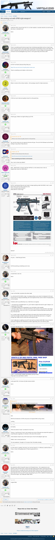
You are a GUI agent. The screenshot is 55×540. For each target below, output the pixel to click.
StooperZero (5, 262)
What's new (15, 11)
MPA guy (5, 431)
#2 (53, 45)
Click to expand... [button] (32, 412)
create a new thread (28, 502)
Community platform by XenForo (21, 538)
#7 (53, 134)
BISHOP (5, 190)
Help (48, 536)
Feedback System (35, 538)
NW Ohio (7, 77)
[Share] (51, 25)
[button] (19, 11)
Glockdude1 (5, 405)
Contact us (30, 536)
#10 (53, 183)
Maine (8, 196)
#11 (53, 255)
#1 (53, 25)
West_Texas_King (5, 173)
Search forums (9, 13)
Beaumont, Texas (6, 414)
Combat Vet (4, 20)
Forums (8, 11)
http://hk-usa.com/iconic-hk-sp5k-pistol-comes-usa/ (23, 67)
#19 (53, 465)
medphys (5, 69)
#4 (53, 80)
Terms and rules (36, 536)
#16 (53, 398)
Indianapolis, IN (6, 305)
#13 (53, 291)
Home (3, 11)
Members (23, 11)
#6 (53, 114)
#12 (53, 271)
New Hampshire (6, 42)
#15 (53, 378)
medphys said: (14, 151)
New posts (3, 13)
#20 (53, 480)
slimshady (5, 141)
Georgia (7, 162)
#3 (53, 62)
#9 (53, 165)
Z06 (5, 331)
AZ (8, 340)
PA (8, 111)
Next (6, 22)
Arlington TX (7, 59)
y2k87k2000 (5, 52)
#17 (53, 424)
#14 (53, 324)
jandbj (5, 88)
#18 (53, 445)
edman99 (5, 156)
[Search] (53, 11)
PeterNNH (5, 472)
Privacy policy (43, 536)
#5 (53, 95)
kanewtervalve (5, 103)
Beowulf (5, 298)
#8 (53, 149)
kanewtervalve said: (16, 136)
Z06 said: (13, 401)
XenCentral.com (42, 538)
